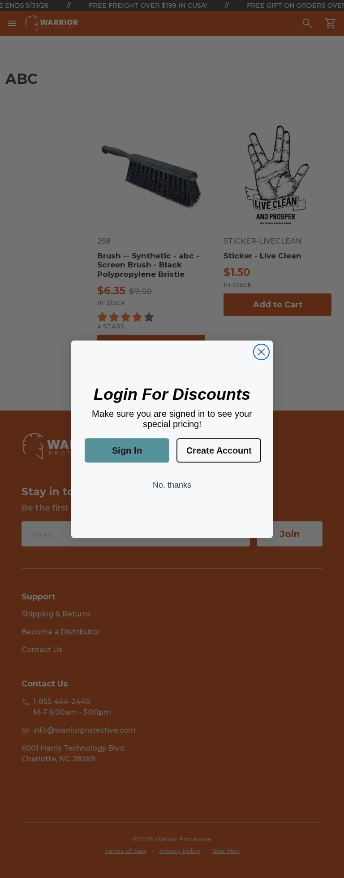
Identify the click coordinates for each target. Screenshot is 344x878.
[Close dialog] (261, 352)
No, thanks (172, 484)
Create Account (219, 450)
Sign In (127, 450)
